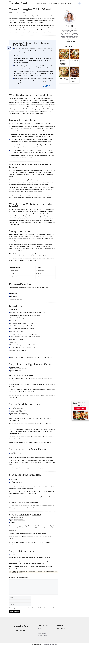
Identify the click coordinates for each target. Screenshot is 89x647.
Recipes (40, 628)
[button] (79, 3)
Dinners (38, 3)
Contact (74, 3)
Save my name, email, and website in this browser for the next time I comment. (32, 608)
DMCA (56, 644)
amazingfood (18, 3)
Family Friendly (42, 633)
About (69, 3)
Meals (55, 3)
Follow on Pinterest (80, 408)
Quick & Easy (41, 631)
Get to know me (61, 628)
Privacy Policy (46, 644)
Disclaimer (52, 644)
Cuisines (62, 3)
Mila (11, 12)
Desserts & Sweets (42, 635)
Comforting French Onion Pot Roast (73, 80)
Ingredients (47, 3)
